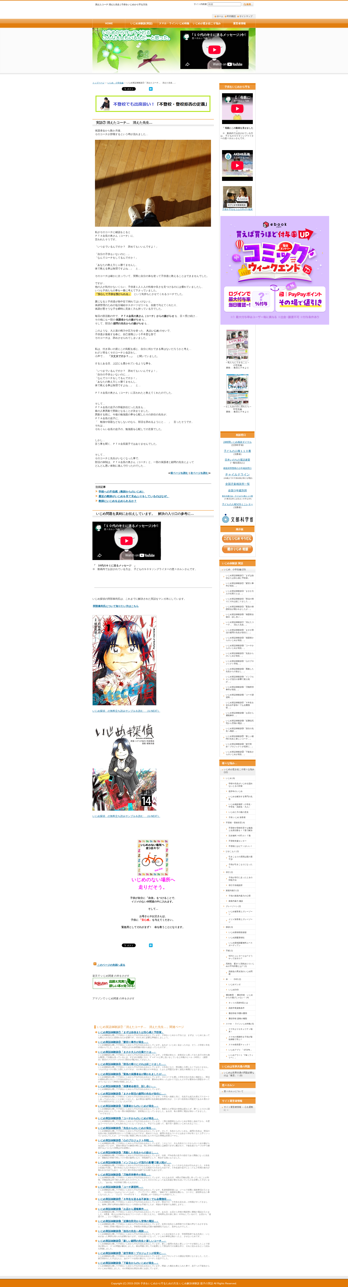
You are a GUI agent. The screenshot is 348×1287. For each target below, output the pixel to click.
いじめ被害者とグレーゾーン (240, 912)
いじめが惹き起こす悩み (207, 23)
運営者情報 (239, 23)
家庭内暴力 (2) (232, 890)
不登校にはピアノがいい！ (240, 846)
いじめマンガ (235, 984)
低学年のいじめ (236, 791)
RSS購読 (231, 16)
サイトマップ (245, 16)
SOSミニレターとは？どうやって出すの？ (241, 957)
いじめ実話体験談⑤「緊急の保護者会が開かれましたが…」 (132, 1074)
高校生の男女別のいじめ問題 (240, 972)
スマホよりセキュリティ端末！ (240, 1030)
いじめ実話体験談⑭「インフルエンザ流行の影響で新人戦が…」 (135, 1162)
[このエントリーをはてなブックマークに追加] (151, 89)
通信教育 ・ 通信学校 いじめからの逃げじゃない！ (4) (239, 996)
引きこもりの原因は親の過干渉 (240, 858)
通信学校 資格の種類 (238, 1018)
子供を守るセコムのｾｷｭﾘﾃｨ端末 (237, 209)
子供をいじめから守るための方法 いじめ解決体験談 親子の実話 (176, 1283)
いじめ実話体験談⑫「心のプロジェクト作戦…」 (126, 1140)
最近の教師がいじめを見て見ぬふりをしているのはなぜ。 (134, 496)
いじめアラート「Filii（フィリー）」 (241, 1056)
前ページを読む (179, 472)
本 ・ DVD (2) (233, 979)
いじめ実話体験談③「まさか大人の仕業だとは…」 (127, 1052)
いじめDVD (234, 990)
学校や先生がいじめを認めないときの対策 (240, 784)
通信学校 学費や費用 (238, 1013)
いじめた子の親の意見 (238, 812)
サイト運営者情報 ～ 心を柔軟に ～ (238, 1108)
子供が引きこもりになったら (240, 865)
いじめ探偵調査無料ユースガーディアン (240, 944)
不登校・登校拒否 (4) (235, 822)
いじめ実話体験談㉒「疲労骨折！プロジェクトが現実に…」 (132, 1253)
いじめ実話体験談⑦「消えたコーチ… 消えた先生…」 (240, 623)
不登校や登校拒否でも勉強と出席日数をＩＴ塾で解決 (240, 829)
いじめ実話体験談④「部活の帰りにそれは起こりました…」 (132, 1064)
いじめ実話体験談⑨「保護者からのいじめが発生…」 (128, 1105)
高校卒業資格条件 (237, 1008)
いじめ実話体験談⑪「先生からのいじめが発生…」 (127, 1128)
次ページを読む (199, 472)
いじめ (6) (230, 778)
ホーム (220, 16)
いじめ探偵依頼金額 (237, 932)
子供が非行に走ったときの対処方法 (240, 878)
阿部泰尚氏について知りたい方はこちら (116, 606)
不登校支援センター (237, 841)
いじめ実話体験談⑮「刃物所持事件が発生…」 (124, 1174)
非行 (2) (229, 872)
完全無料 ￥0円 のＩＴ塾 (240, 836)
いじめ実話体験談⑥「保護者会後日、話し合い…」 (127, 1086)
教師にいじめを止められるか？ (118, 500)
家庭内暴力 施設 (236, 901)
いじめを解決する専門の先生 (240, 797)
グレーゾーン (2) (233, 906)
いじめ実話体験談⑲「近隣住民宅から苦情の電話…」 (128, 1221)
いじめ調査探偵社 (237, 937)
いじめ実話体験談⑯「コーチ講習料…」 (121, 1186)
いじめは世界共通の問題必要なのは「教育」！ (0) (239, 1074)
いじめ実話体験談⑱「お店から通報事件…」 (123, 1209)
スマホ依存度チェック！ (239, 1044)
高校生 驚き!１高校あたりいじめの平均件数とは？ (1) (240, 965)
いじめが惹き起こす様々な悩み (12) (239, 771)
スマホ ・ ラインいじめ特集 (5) (240, 1024)
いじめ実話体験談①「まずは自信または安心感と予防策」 (131, 1032)
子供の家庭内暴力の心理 (239, 896)
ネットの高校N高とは (238, 1003)
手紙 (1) (229, 950)
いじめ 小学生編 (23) (235, 569)
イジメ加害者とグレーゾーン (240, 920)
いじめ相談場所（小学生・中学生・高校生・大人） (240, 805)
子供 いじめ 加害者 (237, 817)
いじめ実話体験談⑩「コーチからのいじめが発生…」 (128, 1118)
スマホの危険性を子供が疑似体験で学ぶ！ (240, 1038)
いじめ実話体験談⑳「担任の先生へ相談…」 (123, 1231)
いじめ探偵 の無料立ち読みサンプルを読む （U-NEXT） (126, 710)
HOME (109, 23)
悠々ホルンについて (233, 1091)
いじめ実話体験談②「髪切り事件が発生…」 (123, 1042)
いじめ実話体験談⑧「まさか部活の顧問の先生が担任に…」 (132, 1093)
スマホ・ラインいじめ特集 (174, 23)
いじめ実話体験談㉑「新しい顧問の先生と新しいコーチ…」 (132, 1240)
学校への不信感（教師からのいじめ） (122, 491)
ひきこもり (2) (232, 851)
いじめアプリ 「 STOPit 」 (240, 1050)
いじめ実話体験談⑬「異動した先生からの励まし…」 (128, 1152)
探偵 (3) (229, 927)
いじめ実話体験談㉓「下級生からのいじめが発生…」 (128, 1262)
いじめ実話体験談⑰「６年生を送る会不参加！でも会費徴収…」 (135, 1199)
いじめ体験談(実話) (141, 23)
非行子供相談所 (236, 885)
